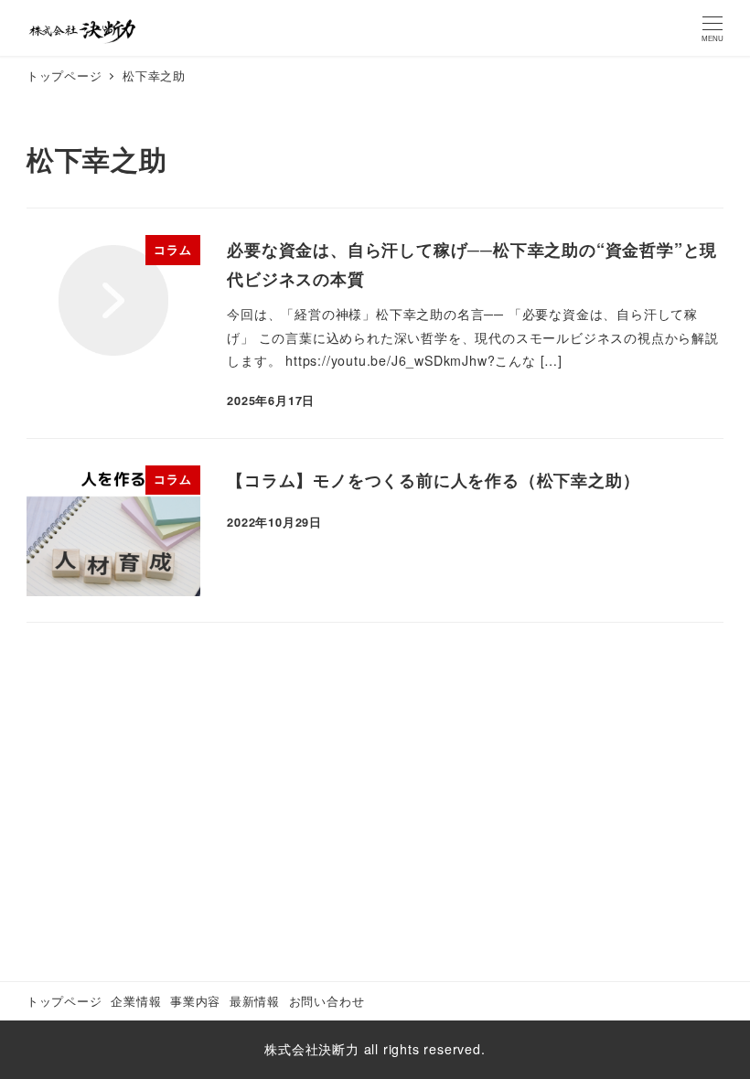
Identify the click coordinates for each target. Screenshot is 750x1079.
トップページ (64, 1001)
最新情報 (255, 1001)
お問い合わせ (327, 1001)
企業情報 (136, 1001)
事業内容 (195, 1001)
